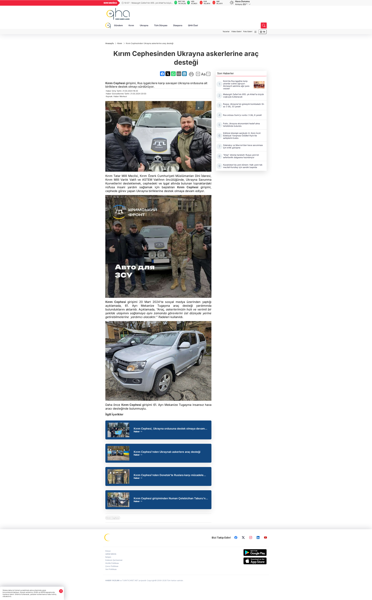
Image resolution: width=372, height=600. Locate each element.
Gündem (118, 25)
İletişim (108, 557)
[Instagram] (251, 538)
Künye (108, 551)
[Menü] (255, 32)
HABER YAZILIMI (112, 580)
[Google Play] (248, 552)
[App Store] (248, 560)
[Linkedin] (258, 538)
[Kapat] (61, 591)
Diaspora (177, 25)
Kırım (131, 25)
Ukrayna (144, 25)
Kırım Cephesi (115, 83)
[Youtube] (265, 538)
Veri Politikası (111, 569)
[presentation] (169, 2)
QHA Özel (193, 25)
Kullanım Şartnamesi (113, 560)
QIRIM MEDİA (110, 554)
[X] (243, 538)
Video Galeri (236, 31)
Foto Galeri (247, 31)
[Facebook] (236, 538)
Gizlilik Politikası (112, 563)
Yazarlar (226, 31)
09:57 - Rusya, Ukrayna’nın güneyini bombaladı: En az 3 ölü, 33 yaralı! (147, 3)
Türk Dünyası (160, 25)
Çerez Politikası (111, 566)
